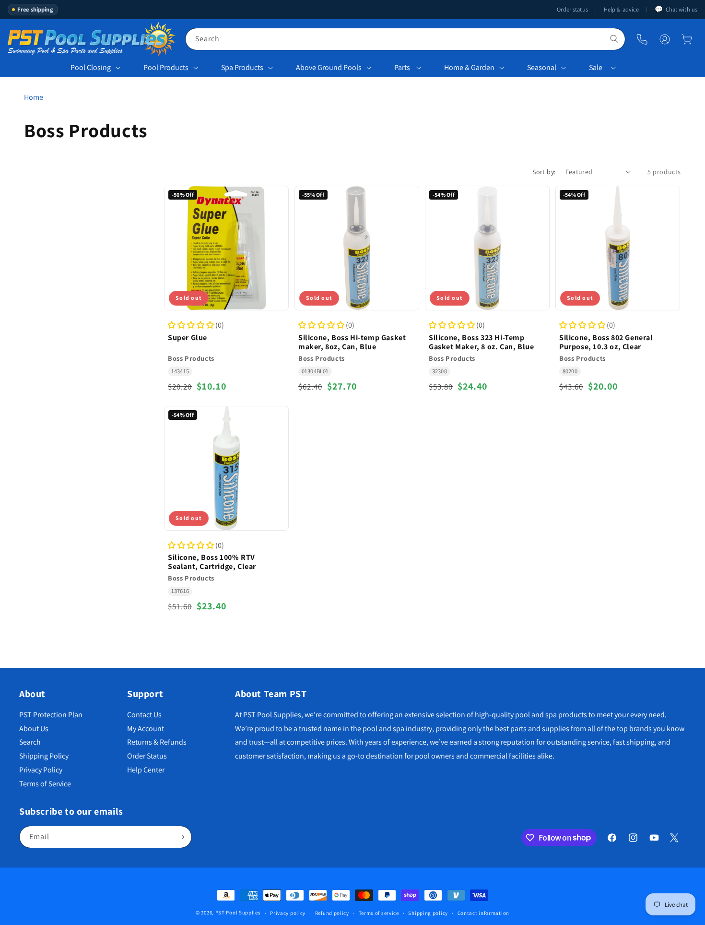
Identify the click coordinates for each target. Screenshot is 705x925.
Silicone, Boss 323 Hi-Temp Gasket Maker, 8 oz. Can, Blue (481, 341)
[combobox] (405, 39)
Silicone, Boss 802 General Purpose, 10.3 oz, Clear (606, 341)
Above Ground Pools (329, 67)
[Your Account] (664, 39)
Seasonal (541, 67)
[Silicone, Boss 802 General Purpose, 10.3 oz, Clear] (618, 248)
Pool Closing (90, 67)
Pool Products (165, 67)
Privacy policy (288, 912)
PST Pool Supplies (238, 912)
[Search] (614, 38)
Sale (595, 67)
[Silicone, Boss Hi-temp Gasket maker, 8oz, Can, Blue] (357, 248)
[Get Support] (642, 39)
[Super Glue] (226, 248)
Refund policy (332, 912)
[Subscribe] (180, 837)
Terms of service (379, 912)
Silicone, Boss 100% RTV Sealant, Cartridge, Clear (212, 562)
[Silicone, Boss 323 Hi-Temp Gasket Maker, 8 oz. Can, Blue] (487, 248)
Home (33, 97)
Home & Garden (469, 67)
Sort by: (543, 171)
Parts (402, 67)
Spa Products (242, 67)
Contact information (483, 912)
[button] (686, 39)
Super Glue (187, 337)
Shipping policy (428, 912)
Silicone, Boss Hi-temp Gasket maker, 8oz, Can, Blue (352, 341)
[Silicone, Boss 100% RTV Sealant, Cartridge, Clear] (226, 468)
